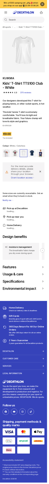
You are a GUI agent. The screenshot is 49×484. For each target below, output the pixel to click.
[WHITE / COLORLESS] (24, 153)
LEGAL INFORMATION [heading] (12, 373)
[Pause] (42, 4)
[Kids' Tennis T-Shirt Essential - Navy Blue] (23, 51)
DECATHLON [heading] (8, 351)
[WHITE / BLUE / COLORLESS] (15, 153)
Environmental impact (19, 289)
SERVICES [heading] (7, 366)
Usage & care (13, 274)
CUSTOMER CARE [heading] (10, 358)
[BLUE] (32, 153)
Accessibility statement (13, 460)
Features (9, 267)
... (15, 27)
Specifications (13, 281)
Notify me (7, 200)
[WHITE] (7, 153)
